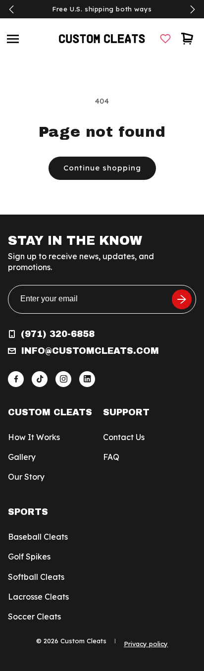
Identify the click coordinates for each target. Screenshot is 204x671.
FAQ (111, 457)
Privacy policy (146, 644)
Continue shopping (102, 167)
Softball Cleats (36, 577)
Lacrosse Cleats (38, 597)
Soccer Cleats (34, 616)
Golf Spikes (29, 556)
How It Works (34, 437)
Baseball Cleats (38, 537)
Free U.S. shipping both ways (102, 9)
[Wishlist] (165, 39)
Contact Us (124, 437)
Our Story (26, 477)
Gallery (22, 457)
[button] (13, 39)
